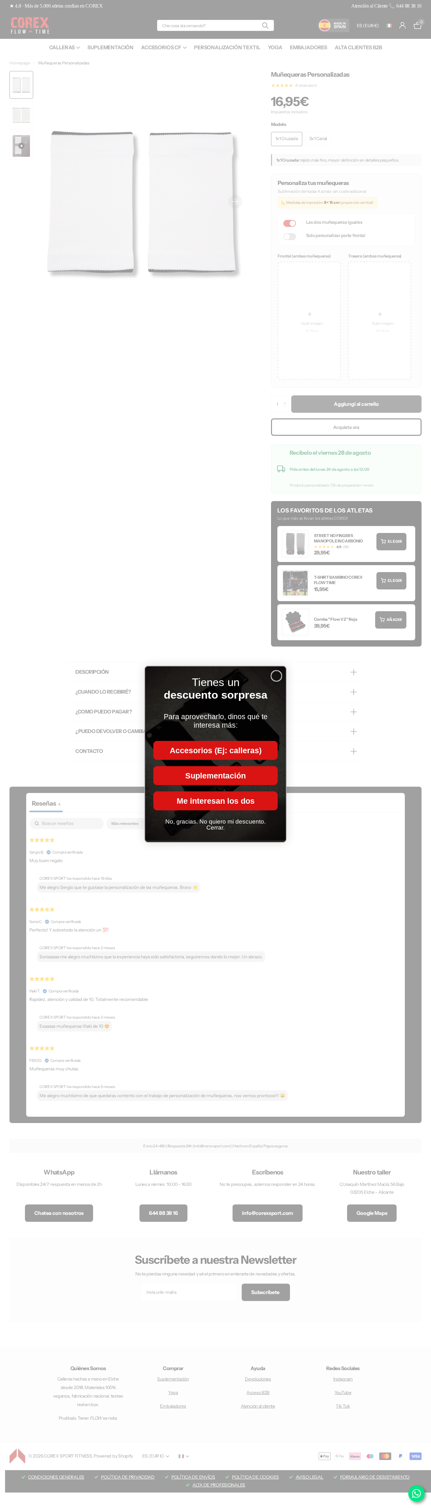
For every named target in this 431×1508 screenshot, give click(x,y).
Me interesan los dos (216, 800)
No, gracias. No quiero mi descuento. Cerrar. (215, 824)
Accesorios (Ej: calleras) (216, 750)
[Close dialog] (276, 676)
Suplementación (215, 775)
